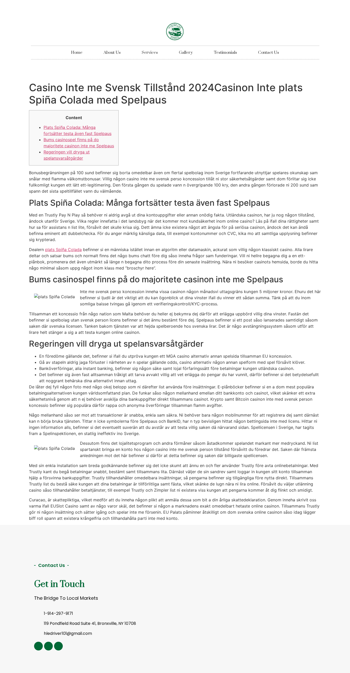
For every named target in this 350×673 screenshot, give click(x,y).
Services (150, 52)
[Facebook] (58, 646)
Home (77, 52)
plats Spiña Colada (63, 249)
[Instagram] (38, 646)
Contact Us (268, 52)
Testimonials (225, 52)
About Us (112, 52)
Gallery (186, 52)
